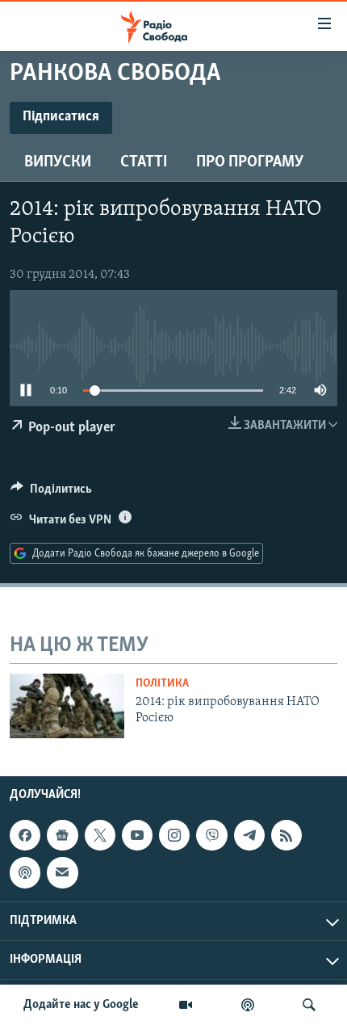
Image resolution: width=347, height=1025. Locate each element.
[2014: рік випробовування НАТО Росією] (67, 706)
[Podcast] (25, 872)
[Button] (51, 492)
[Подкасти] (248, 1005)
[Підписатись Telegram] (249, 835)
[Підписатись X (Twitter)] (100, 835)
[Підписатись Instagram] (174, 835)
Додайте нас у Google (81, 1004)
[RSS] (286, 835)
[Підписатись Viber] (211, 835)
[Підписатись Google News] (62, 835)
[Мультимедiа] (185, 1005)
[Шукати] (309, 1005)
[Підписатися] (62, 872)
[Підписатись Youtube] (137, 835)
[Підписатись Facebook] (25, 835)
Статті (143, 162)
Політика (162, 684)
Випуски (57, 162)
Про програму (249, 162)
